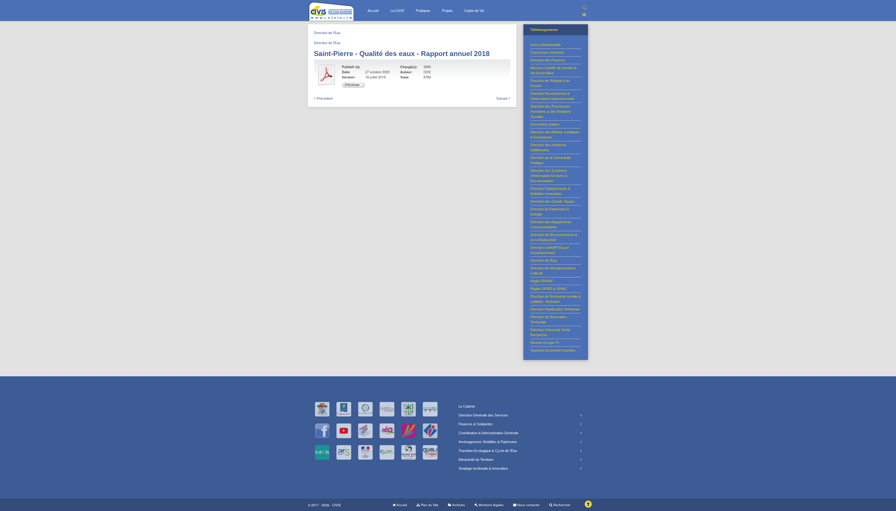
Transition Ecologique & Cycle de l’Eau (487, 451)
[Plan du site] (582, 15)
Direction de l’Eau (327, 33)
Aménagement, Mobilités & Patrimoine (487, 442)
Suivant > (503, 98)
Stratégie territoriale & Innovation (483, 468)
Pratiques (423, 10)
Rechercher (561, 505)
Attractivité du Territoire (475, 460)
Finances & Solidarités (475, 424)
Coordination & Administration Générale (488, 433)
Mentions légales (491, 505)
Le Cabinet (466, 406)
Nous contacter (528, 505)
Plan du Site (429, 505)
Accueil (373, 10)
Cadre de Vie (474, 10)
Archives (458, 505)
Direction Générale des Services (483, 415)
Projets (447, 10)
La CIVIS (397, 10)
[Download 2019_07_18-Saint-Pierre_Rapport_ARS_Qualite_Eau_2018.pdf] (326, 74)
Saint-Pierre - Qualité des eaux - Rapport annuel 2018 (402, 53)
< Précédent (323, 98)
